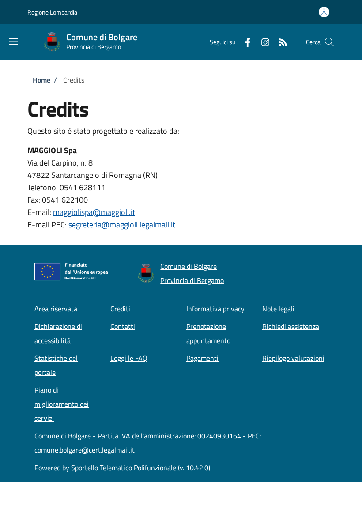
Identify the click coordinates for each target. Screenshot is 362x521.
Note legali (278, 308)
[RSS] (279, 42)
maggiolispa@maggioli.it (94, 212)
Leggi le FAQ (128, 358)
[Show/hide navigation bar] (13, 41)
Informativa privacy (215, 308)
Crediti (120, 308)
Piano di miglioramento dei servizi (61, 404)
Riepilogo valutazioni (293, 358)
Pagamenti (202, 358)
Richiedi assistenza (290, 326)
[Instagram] (262, 42)
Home (41, 80)
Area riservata (55, 308)
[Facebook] (244, 42)
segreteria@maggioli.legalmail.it (121, 224)
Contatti (122, 326)
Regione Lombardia (52, 12)
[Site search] (329, 42)
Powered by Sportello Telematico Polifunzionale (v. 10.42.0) (122, 467)
